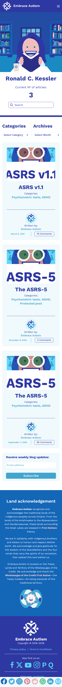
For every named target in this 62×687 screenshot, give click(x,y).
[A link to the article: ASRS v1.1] (31, 164)
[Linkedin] (50, 682)
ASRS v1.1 (31, 187)
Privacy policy (18, 649)
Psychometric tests (26, 197)
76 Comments (44, 234)
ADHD (46, 197)
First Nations (49, 527)
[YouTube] (28, 665)
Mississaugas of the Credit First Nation (28, 575)
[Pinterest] (27, 682)
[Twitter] (12, 682)
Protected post (31, 303)
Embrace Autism (31, 229)
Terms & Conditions (40, 649)
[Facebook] (4, 682)
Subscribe (31, 476)
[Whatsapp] (43, 682)
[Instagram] (19, 682)
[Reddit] (35, 682)
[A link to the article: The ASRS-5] (31, 266)
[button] (57, 6)
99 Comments (44, 442)
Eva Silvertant (39, 676)
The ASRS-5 (31, 289)
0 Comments (44, 340)
